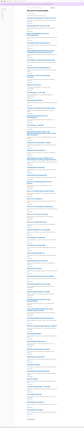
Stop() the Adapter (32, 379)
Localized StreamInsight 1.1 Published (38, 386)
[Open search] (80, 1)
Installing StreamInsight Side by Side (38, 371)
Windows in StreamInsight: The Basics (38, 349)
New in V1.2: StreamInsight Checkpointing (40, 206)
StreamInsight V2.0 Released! (36, 167)
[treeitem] (7, 10)
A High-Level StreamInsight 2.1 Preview (39, 142)
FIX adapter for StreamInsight (36, 245)
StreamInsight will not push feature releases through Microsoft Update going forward (40, 51)
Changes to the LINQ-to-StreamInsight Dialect (41, 108)
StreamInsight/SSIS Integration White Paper (40, 318)
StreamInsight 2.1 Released (35, 125)
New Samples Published (34, 394)
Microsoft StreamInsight (38, 7)
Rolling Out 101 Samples (34, 268)
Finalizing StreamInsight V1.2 (36, 253)
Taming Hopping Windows (35, 100)
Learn (28, 7)
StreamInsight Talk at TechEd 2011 (37, 261)
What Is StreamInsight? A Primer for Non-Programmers (38, 34)
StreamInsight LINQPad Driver (36, 341)
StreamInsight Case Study (35, 410)
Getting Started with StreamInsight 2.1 (39, 43)
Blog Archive (32, 7)
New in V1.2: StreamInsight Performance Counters (39, 182)
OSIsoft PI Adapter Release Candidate (38, 292)
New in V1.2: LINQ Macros (35, 199)
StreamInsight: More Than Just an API (38, 26)
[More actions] (56, 7)
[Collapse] (13, 7)
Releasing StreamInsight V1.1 (36, 402)
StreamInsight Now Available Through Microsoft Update (38, 300)
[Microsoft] (1, 1)
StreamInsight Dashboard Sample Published (40, 276)
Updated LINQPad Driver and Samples (38, 230)
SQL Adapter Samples (33, 364)
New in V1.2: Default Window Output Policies (40, 191)
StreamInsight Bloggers (34, 333)
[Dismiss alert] (83, 3)
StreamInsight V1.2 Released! (36, 237)
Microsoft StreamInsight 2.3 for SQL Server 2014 (41, 18)
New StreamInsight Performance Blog (38, 284)
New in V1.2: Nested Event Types (37, 222)
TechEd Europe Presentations (36, 357)
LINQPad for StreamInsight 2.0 (36, 150)
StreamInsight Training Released (37, 175)
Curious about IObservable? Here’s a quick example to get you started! (40, 309)
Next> (28, 416)
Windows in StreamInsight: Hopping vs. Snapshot (42, 326)
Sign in (82, 1)
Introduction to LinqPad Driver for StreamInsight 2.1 (37, 116)
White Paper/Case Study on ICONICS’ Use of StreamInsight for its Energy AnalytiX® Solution (41, 158)
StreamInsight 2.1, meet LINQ (36, 92)
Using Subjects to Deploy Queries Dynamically (41, 60)
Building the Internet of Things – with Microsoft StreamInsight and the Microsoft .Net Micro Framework (41, 133)
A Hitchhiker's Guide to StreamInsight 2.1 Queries (38, 76)
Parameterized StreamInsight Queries (38, 68)
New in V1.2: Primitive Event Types (37, 214)
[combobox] (7, 8)
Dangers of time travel (34, 85)
